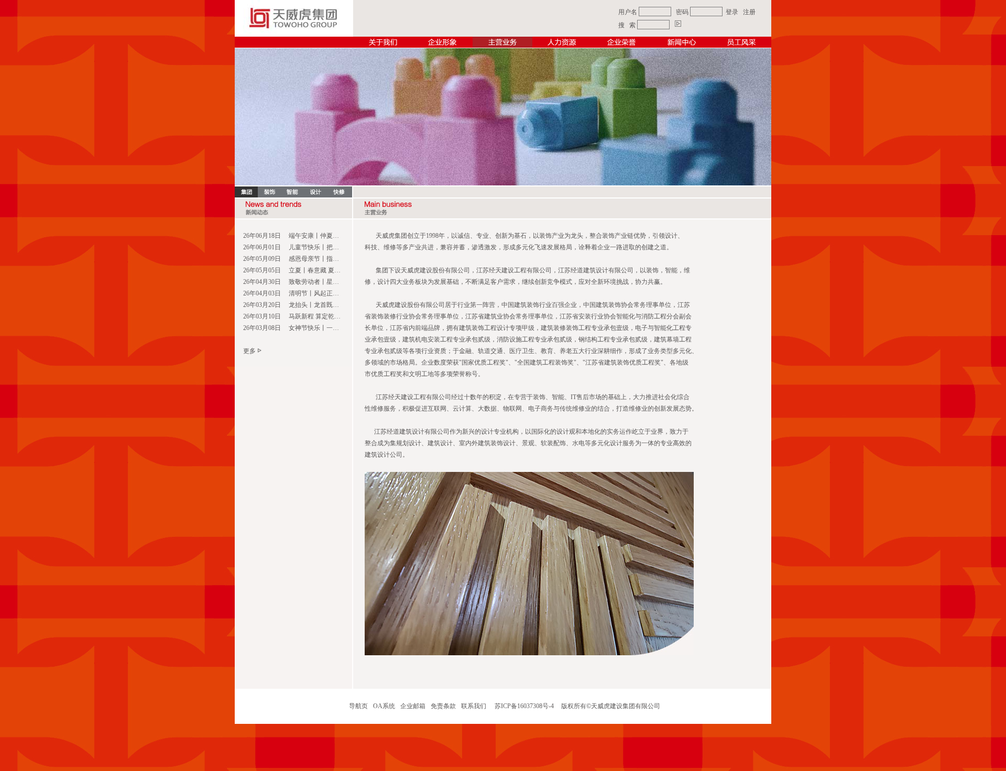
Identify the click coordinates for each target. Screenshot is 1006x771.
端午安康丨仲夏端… (317, 235)
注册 (749, 12)
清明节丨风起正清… (317, 293)
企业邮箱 (412, 706)
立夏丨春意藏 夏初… (318, 270)
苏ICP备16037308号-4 (524, 706)
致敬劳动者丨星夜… (317, 281)
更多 (249, 351)
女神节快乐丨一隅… (317, 328)
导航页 (358, 706)
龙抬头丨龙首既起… (317, 305)
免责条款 (443, 706)
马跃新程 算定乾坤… (318, 316)
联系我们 (473, 706)
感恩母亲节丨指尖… (317, 258)
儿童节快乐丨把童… (317, 247)
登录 (732, 12)
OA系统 (384, 706)
